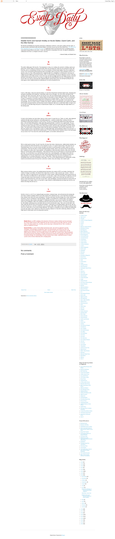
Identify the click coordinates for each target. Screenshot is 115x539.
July (83, 485)
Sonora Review (84, 317)
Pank (82, 304)
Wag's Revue (83, 349)
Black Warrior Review (85, 233)
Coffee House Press (85, 374)
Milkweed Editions (84, 287)
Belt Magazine (84, 229)
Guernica (82, 271)
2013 (82, 518)
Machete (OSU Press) (85, 383)
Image (82, 279)
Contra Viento (83, 240)
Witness (82, 357)
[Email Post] (35, 244)
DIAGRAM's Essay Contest (86, 426)
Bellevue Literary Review (86, 226)
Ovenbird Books (84, 397)
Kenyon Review (84, 284)
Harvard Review (84, 274)
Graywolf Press (84, 380)
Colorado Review (84, 237)
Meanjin (82, 285)
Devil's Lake (83, 248)
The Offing (83, 331)
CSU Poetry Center (85, 377)
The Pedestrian (84, 333)
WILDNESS (83, 355)
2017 (82, 511)
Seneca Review (84, 315)
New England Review (85, 293)
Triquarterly (83, 346)
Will (85, 73)
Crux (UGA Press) (84, 375)
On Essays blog (84, 436)
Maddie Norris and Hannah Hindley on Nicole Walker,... (86, 496)
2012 (82, 520)
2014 (82, 516)
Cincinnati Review (84, 236)
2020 (82, 473)
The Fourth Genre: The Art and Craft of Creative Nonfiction (86, 450)
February (84, 505)
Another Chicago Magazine (86, 220)
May (83, 499)
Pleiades (82, 309)
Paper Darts (83, 306)
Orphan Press (83, 301)
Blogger (63, 535)
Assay (82, 225)
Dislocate (83, 252)
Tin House (83, 342)
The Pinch (83, 334)
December (84, 476)
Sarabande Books (84, 402)
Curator (82, 245)
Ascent (82, 223)
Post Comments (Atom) (31, 295)
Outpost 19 (83, 396)
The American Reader (85, 325)
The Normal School (85, 330)
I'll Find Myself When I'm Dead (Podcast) (86, 434)
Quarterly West (84, 312)
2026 (82, 462)
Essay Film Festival (85, 431)
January (84, 506)
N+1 (81, 292)
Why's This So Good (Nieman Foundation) (85, 455)
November (84, 478)
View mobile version (48, 292)
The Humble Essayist (85, 453)
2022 (82, 469)
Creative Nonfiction (85, 244)
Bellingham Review (85, 228)
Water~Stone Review (85, 350)
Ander (88, 73)
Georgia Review (84, 264)
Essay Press (83, 256)
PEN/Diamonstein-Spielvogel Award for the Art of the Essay (86, 439)
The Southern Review (85, 339)
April (83, 501)
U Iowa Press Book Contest (86, 411)
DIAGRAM (83, 250)
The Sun (82, 341)
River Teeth (83, 314)
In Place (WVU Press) (85, 382)
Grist (82, 269)
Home (48, 289)
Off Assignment (84, 298)
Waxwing (82, 352)
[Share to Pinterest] (43, 244)
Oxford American (84, 303)
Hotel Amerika (84, 276)
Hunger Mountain (84, 277)
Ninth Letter (83, 295)
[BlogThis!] (39, 244)
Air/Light (82, 218)
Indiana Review (84, 280)
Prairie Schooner (84, 311)
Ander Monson (82, 69)
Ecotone (82, 253)
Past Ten (82, 307)
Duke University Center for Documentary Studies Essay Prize (87, 429)
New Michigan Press (85, 389)
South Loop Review (85, 319)
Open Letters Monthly (85, 299)
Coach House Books (85, 372)
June (83, 487)
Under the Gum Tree (85, 347)
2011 (82, 522)
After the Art (83, 217)
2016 (82, 512)
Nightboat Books (84, 391)
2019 (82, 475)
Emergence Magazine (85, 255)
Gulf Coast (83, 272)
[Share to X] (40, 244)
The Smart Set (84, 338)
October (84, 480)
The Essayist (83, 447)
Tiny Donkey (83, 344)
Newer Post (23, 289)
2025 (82, 464)
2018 (82, 509)
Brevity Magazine (84, 234)
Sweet (82, 320)
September (84, 482)
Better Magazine (84, 231)
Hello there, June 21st (86, 493)
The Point (83, 336)
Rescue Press (84, 400)
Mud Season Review (85, 290)
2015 (82, 514)
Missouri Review (84, 288)
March (83, 503)
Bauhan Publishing (85, 369)
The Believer (83, 326)
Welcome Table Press (85, 354)
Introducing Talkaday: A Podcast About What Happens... (87, 490)
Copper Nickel (84, 242)
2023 (82, 467)
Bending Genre (84, 423)
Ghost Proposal (84, 266)
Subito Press (83, 406)
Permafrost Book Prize (85, 399)
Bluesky (83, 74)
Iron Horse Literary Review (86, 282)
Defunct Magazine (84, 247)
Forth (82, 260)
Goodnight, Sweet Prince (86, 268)
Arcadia (82, 221)
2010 (82, 523)
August (83, 483)
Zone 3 (82, 358)
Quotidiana (83, 441)
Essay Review (84, 258)
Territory (82, 323)
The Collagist (83, 328)
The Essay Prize (84, 446)
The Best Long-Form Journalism (85, 444)
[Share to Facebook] (42, 244)
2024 (82, 465)
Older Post (73, 289)
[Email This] (37, 244)
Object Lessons (84, 296)
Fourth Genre (83, 261)
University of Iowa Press (86, 412)
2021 (82, 471)
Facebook (89, 74)
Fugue (82, 263)
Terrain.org (83, 322)
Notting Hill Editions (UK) (86, 392)
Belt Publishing (84, 371)
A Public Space (84, 215)
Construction (83, 239)
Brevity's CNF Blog (84, 424)
